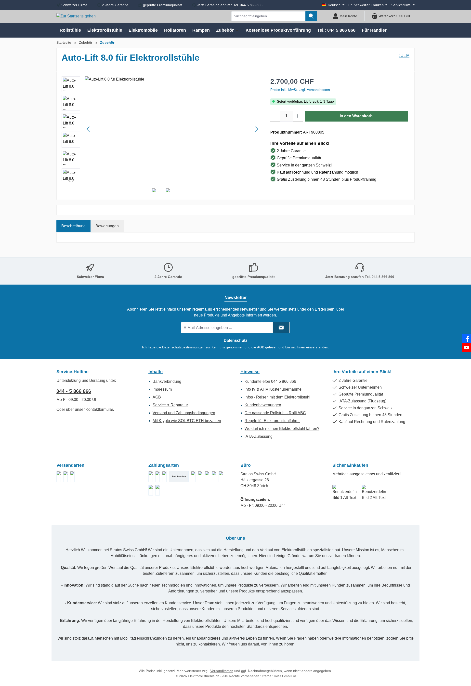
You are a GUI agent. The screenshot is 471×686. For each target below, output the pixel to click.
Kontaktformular (99, 409)
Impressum (162, 389)
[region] (161, 129)
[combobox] (268, 16)
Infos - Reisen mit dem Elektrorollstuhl (277, 397)
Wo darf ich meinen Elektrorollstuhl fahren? (282, 428)
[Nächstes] (256, 129)
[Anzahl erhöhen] (298, 116)
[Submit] (281, 327)
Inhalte (155, 371)
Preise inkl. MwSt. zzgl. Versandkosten (300, 90)
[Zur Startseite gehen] (76, 16)
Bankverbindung (167, 381)
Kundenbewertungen (263, 405)
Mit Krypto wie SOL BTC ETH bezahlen (187, 421)
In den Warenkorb (356, 116)
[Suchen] (311, 16)
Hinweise (250, 371)
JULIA (404, 56)
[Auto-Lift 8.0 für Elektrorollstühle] (172, 129)
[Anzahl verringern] (275, 116)
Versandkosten (221, 671)
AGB (260, 347)
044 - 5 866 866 (73, 391)
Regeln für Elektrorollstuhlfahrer (272, 421)
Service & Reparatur (170, 405)
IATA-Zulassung (259, 436)
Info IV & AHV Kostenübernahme (273, 389)
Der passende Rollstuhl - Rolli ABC (275, 413)
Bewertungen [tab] (107, 226)
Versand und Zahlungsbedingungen (184, 413)
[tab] (73, 226)
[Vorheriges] (88, 129)
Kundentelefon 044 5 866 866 (270, 381)
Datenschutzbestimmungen (183, 347)
